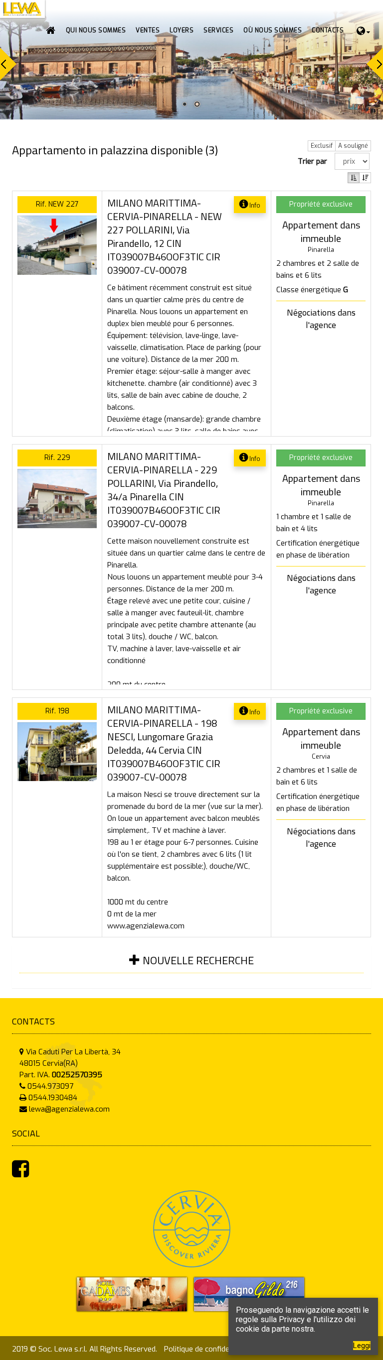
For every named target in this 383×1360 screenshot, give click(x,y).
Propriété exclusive (321, 204)
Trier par (314, 161)
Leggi (362, 1345)
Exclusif (322, 146)
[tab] (191, 966)
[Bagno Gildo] (249, 1294)
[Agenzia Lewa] (132, 1294)
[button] (148, 30)
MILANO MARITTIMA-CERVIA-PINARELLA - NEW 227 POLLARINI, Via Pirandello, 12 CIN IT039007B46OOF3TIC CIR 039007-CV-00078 (164, 236)
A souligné (353, 146)
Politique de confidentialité (208, 1349)
